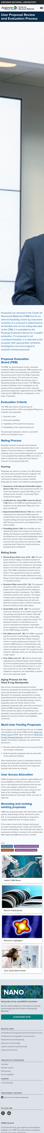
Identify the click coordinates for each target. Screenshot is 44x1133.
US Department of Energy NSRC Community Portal (17, 1036)
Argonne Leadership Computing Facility (14, 1047)
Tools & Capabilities (7, 1075)
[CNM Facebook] (3, 1113)
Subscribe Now (22, 1017)
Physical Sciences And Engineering (12, 1040)
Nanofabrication (7, 850)
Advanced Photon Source (9, 1050)
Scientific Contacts (7, 1068)
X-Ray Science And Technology (26, 850)
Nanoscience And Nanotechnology (26, 846)
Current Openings (7, 1083)
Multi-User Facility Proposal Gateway (22, 736)
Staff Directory (6, 1071)
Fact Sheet (4, 1064)
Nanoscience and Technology (10, 1043)
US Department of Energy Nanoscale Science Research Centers (22, 1033)
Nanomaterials (7, 846)
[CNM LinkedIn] (9, 1113)
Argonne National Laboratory (18, 2)
